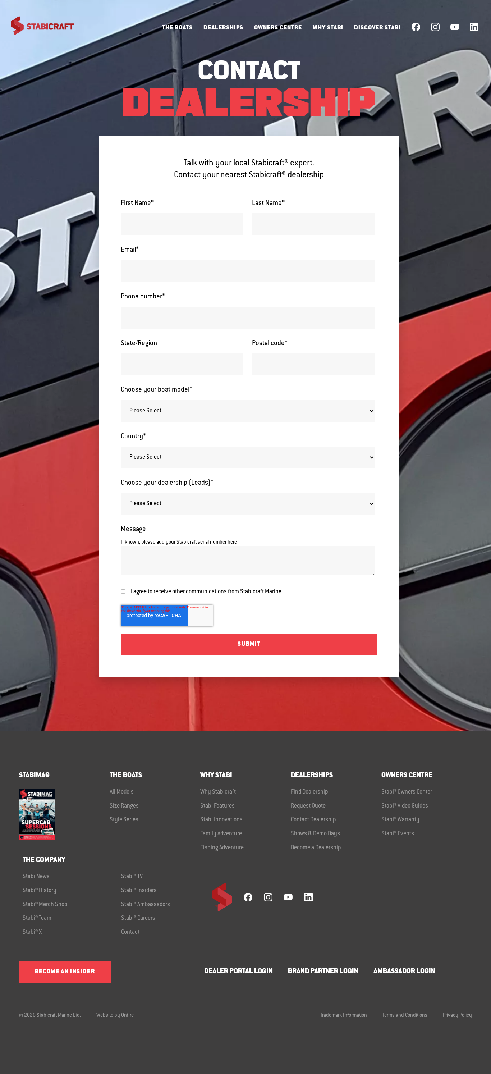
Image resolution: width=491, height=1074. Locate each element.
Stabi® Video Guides (404, 806)
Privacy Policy (457, 1016)
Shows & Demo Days (315, 834)
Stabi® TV (132, 876)
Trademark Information (343, 1016)
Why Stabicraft (218, 792)
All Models (122, 792)
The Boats (177, 28)
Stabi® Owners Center (406, 792)
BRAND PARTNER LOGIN (323, 971)
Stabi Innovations (221, 820)
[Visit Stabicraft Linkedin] (474, 27)
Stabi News (36, 876)
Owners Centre (278, 28)
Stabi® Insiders (139, 890)
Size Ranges (124, 806)
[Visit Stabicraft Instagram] (435, 27)
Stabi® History (39, 890)
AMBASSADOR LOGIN (404, 971)
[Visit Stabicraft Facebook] (416, 27)
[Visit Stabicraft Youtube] (454, 27)
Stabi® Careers (138, 918)
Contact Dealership (313, 820)
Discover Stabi (377, 28)
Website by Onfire (115, 1016)
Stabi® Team (37, 918)
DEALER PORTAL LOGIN (238, 971)
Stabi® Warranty (400, 820)
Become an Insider (65, 972)
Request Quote (308, 806)
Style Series (124, 820)
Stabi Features (217, 806)
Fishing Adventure (222, 848)
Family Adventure (221, 834)
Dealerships (223, 28)
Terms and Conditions (404, 1016)
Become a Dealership (316, 848)
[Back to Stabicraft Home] (38, 27)
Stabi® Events (397, 834)
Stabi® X (32, 932)
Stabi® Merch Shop (45, 904)
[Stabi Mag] (64, 814)
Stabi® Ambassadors (145, 904)
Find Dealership (309, 792)
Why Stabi (328, 28)
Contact (130, 932)
